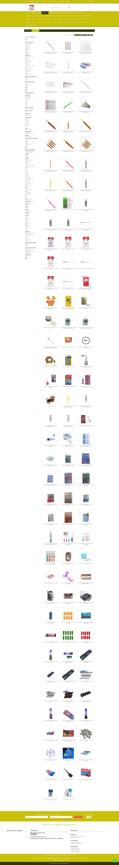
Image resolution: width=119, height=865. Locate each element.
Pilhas (74, 19)
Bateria (26, 188)
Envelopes (27, 167)
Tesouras (26, 75)
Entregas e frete (74, 849)
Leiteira (26, 51)
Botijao (26, 216)
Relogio (38, 22)
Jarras (26, 221)
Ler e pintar (27, 174)
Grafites (26, 170)
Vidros (35, 25)
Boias (26, 83)
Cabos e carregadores (29, 189)
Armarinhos (45, 12)
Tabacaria (44, 22)
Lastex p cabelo (27, 70)
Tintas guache (27, 185)
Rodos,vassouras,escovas (29, 251)
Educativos (27, 101)
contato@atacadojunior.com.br (32, 1)
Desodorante (27, 61)
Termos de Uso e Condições (76, 843)
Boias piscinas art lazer (69, 12)
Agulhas (26, 118)
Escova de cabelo (28, 62)
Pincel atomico (27, 179)
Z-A (92, 35)
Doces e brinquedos (49, 15)
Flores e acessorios (28, 94)
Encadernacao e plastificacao (30, 166)
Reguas (26, 184)
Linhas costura (27, 124)
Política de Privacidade (75, 842)
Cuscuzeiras (27, 46)
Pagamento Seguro (75, 837)
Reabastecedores (28, 183)
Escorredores (27, 47)
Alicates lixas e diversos (29, 56)
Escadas (26, 114)
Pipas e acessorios (28, 199)
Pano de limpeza (28, 250)
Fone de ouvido (27, 191)
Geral (26, 40)
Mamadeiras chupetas (56, 19)
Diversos (26, 156)
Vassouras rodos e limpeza (83, 22)
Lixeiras (26, 237)
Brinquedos (40, 15)
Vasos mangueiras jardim (70, 22)
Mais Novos (85, 35)
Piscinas (26, 85)
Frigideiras (27, 50)
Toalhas (55, 22)
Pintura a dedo (27, 181)
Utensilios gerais (28, 144)
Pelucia (26, 104)
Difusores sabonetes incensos (30, 234)
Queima (33, 22)
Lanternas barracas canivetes (39, 19)
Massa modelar (27, 177)
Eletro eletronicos (59, 15)
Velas (26, 80)
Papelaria (70, 19)
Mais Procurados (78, 35)
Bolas (77, 12)
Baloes (26, 79)
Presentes (28, 22)
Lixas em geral (27, 71)
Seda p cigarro (27, 213)
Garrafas (26, 220)
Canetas (26, 162)
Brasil (81, 12)
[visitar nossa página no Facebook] (88, 817)
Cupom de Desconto (75, 848)
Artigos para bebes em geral (30, 151)
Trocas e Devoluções (75, 852)
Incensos (28, 19)
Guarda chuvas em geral (29, 133)
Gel (25, 66)
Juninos (26, 103)
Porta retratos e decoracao (29, 202)
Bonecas (26, 100)
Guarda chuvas (88, 15)
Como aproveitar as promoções (77, 836)
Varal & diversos (28, 252)
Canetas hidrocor (28, 163)
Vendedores (60, 1)
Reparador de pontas (28, 73)
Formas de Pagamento (75, 850)
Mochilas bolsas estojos (29, 178)
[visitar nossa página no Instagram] (90, 817)
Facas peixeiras (27, 235)
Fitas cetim (27, 123)
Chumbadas (27, 140)
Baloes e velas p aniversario (55, 12)
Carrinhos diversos (28, 255)
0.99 (29, 12)
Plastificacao (27, 182)
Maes (48, 19)
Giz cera (26, 169)
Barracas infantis (28, 96)
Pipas (78, 19)
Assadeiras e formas (28, 43)
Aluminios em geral (36, 12)
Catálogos (68, 1)
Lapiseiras (27, 172)
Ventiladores (29, 25)
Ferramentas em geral (29, 115)
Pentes (26, 72)
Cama (26, 226)
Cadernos (26, 159)
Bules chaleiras (27, 44)
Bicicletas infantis (28, 98)
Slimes (26, 106)
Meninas (64, 19)
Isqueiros (26, 69)
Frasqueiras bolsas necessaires (30, 65)
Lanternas (27, 141)
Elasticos (26, 122)
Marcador (27, 176)
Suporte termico (28, 223)
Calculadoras (27, 161)
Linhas (26, 143)
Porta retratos (84, 19)
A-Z (89, 35)
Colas (26, 164)
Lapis (26, 171)
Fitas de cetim (76, 15)
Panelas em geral (28, 52)
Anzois (26, 139)
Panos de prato (27, 227)
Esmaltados (27, 49)
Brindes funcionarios (31, 15)
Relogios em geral (28, 211)
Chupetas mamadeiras (29, 152)
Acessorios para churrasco (29, 232)
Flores (82, 15)
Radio (26, 196)
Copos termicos (27, 219)
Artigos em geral (28, 77)
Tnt (25, 126)
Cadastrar (78, 817)
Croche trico (27, 121)
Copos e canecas (28, 45)
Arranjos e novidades (28, 129)
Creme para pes (28, 60)
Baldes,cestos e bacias (29, 249)
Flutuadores (27, 84)
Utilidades (60, 22)
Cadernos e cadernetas (29, 160)
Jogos (26, 256)
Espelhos (26, 63)
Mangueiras (27, 244)
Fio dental (26, 64)
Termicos (49, 22)
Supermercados (28, 239)
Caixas (26, 217)
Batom (26, 58)
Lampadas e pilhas (28, 193)
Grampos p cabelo (28, 68)
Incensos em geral (28, 136)
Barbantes (27, 119)
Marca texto (27, 175)
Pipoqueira (27, 53)
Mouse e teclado (28, 194)
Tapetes (26, 228)
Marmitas (26, 222)
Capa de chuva (27, 132)
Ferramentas (69, 15)
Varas (26, 145)
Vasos (26, 246)
